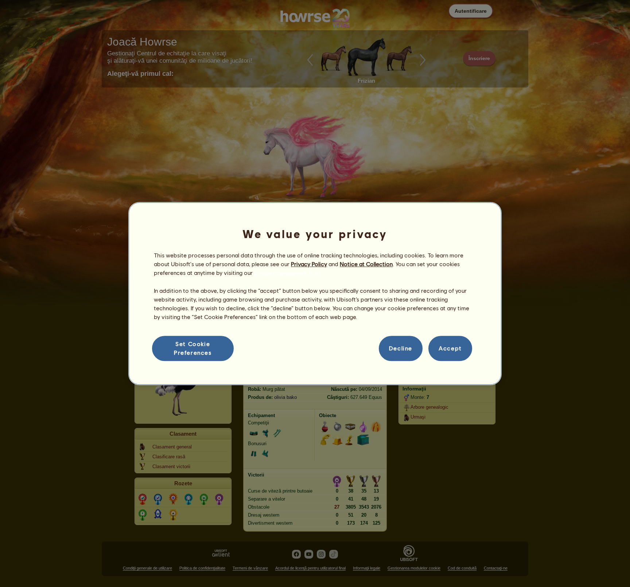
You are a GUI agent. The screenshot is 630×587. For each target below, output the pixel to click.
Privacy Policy (309, 263)
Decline (400, 348)
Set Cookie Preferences (193, 348)
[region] (315, 293)
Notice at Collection (366, 263)
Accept (450, 348)
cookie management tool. (287, 272)
